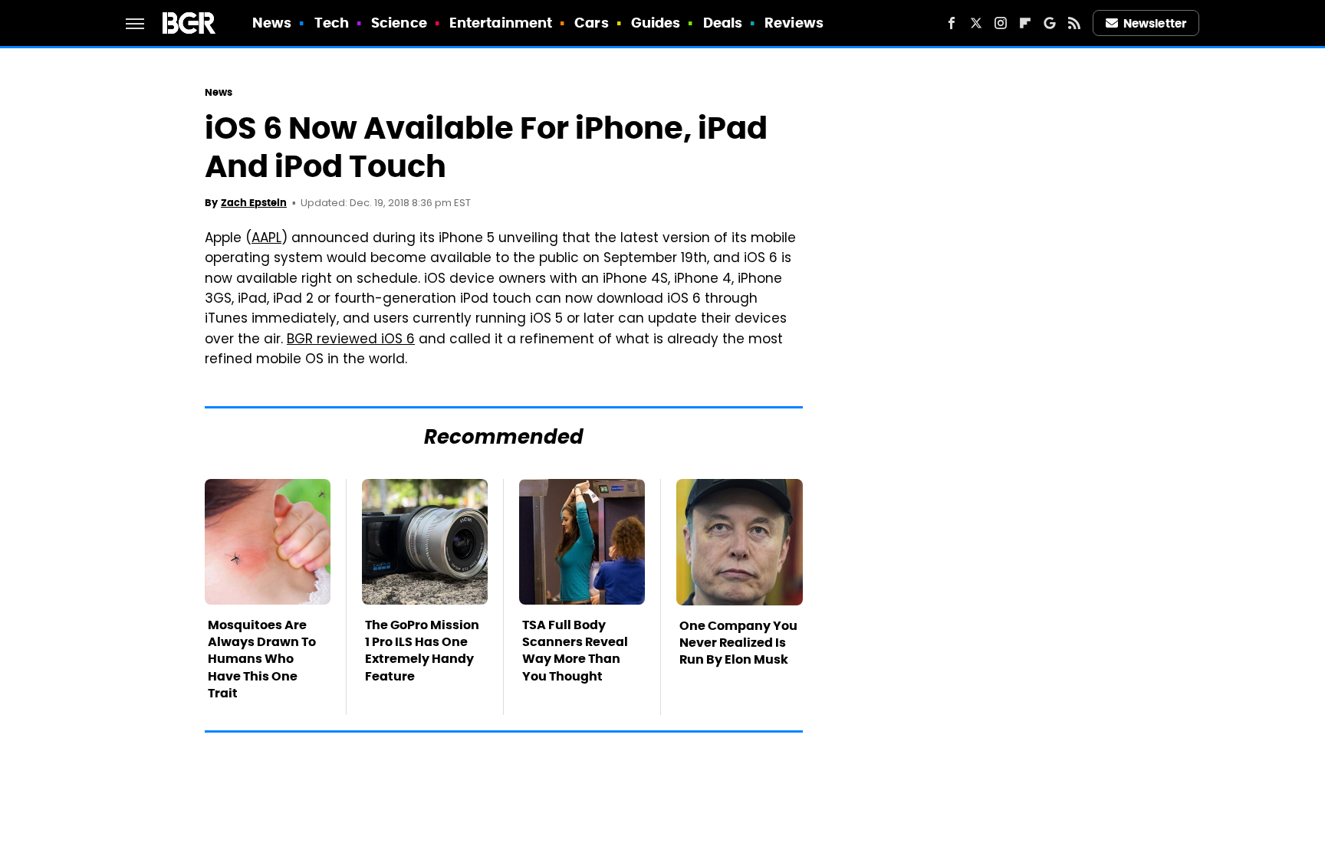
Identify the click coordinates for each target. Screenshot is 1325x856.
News (271, 22)
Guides (656, 22)
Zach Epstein (254, 202)
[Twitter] (976, 23)
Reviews (794, 22)
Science (399, 22)
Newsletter (1154, 23)
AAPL (266, 239)
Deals (723, 22)
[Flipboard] (1025, 23)
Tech (331, 22)
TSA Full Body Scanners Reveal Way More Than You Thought (575, 650)
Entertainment (500, 22)
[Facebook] (951, 23)
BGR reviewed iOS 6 (351, 340)
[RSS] (1074, 23)
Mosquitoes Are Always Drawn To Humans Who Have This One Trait (262, 659)
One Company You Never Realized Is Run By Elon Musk (738, 643)
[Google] (1050, 23)
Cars (591, 22)
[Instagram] (1001, 23)
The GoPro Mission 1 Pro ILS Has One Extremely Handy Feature (422, 650)
